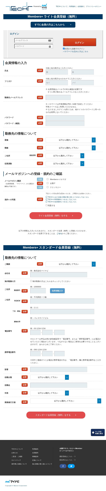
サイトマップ (16, 460)
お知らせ (15, 452)
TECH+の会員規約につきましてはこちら (62, 202)
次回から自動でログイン (75, 49)
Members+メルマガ (58, 179)
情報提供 (35, 456)
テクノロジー (55, 187)
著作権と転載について (19, 464)
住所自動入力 (57, 291)
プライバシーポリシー (93, 6)
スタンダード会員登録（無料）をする (53, 415)
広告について (36, 460)
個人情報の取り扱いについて (42, 464)
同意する (51, 205)
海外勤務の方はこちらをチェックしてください (51, 281)
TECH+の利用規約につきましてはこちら (62, 199)
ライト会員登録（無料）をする (53, 215)
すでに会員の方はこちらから (50, 24)
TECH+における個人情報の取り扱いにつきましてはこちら (68, 197)
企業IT (52, 183)
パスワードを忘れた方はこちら (75, 51)
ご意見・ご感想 (17, 456)
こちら (59, 233)
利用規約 (72, 6)
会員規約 (81, 6)
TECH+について (61, 6)
